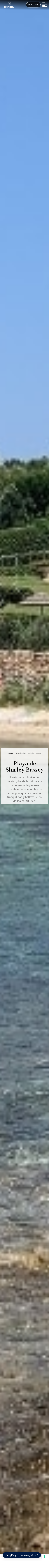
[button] (44, 5)
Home (10, 753)
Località (18, 753)
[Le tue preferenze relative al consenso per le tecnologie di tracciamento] (44, 1556)
